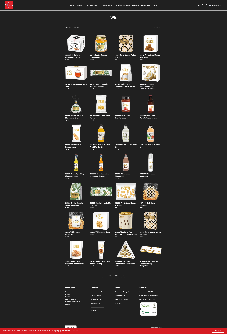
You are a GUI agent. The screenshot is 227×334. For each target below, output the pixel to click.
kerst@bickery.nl (96, 299)
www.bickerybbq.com (97, 307)
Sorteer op (68, 27)
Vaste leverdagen (70, 299)
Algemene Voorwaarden (72, 301)
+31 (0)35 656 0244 (96, 295)
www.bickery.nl (95, 303)
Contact (67, 304)
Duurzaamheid (69, 292)
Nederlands (70, 327)
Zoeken (67, 294)
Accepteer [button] (218, 330)
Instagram (94, 310)
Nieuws (67, 296)
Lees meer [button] (74, 331)
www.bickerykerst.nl (97, 292)
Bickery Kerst (158, 327)
